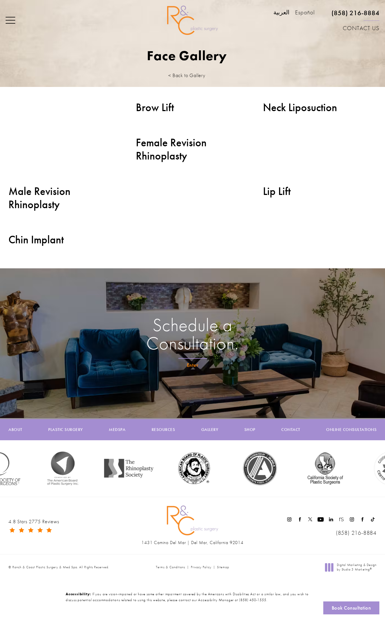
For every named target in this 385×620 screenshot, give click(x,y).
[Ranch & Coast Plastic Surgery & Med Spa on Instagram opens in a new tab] (289, 519)
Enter (192, 365)
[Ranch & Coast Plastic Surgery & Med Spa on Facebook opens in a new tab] (300, 519)
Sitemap (223, 567)
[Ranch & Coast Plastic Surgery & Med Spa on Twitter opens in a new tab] (310, 519)
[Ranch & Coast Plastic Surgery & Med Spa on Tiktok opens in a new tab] (373, 519)
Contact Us (361, 28)
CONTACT (290, 430)
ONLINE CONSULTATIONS (351, 430)
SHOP (249, 430)
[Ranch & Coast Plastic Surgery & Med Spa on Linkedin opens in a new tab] (331, 519)
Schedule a (192, 334)
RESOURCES (163, 430)
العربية (281, 13)
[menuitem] (289, 519)
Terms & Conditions (170, 567)
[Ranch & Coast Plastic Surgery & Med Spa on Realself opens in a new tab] (341, 519)
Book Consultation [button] (351, 608)
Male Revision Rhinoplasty (39, 198)
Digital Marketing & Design (357, 567)
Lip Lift (277, 191)
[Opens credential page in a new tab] (248, 468)
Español (305, 13)
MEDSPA (117, 430)
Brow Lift (155, 107)
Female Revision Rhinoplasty (171, 149)
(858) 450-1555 (252, 599)
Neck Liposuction (300, 107)
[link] (355, 15)
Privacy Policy (201, 567)
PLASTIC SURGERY (65, 430)
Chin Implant (36, 240)
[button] (10, 20)
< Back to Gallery (186, 75)
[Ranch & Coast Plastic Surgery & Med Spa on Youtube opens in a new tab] (320, 519)
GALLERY (209, 430)
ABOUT (15, 430)
